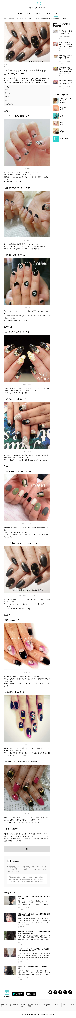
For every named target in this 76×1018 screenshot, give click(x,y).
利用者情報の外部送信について (52, 1005)
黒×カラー (8, 100)
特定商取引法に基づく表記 (34, 1005)
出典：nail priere (27, 384)
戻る (27, 849)
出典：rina (27, 744)
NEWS (56, 13)
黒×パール (8, 93)
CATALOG (29, 13)
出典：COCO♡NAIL (27, 523)
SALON (48, 13)
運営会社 (72, 1005)
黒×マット (8, 96)
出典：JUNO (27, 240)
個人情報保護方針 (14, 1005)
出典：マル (27, 813)
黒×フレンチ (8, 89)
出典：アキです (27, 451)
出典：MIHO (27, 168)
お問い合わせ (4, 1005)
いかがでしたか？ (10, 104)
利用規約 (23, 1005)
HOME (20, 13)
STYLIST (39, 13)
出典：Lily (27, 672)
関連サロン (65, 1005)
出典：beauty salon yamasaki (27, 595)
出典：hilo (27, 307)
